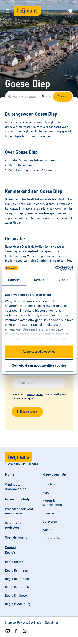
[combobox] (22, 96)
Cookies (34, 622)
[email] (7, 631)
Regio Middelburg (18, 604)
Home (9, 474)
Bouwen (48, 513)
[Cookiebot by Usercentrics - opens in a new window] (55, 268)
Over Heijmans (16, 537)
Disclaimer (51, 622)
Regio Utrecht (14, 562)
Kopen (46, 493)
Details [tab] (39, 280)
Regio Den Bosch (17, 587)
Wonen (47, 530)
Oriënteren (50, 484)
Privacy (22, 622)
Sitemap (10, 622)
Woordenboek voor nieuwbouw (19, 511)
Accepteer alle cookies (39, 351)
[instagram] (24, 631)
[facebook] (16, 631)
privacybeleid (34, 394)
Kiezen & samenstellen (52, 503)
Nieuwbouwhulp (17, 499)
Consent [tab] (14, 280)
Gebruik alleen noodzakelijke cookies (39, 365)
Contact (10, 547)
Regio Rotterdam (17, 579)
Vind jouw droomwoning (15, 486)
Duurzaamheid (52, 538)
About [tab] (63, 280)
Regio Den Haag (16, 570)
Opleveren (49, 521)
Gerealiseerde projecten (15, 525)
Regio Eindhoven (17, 595)
